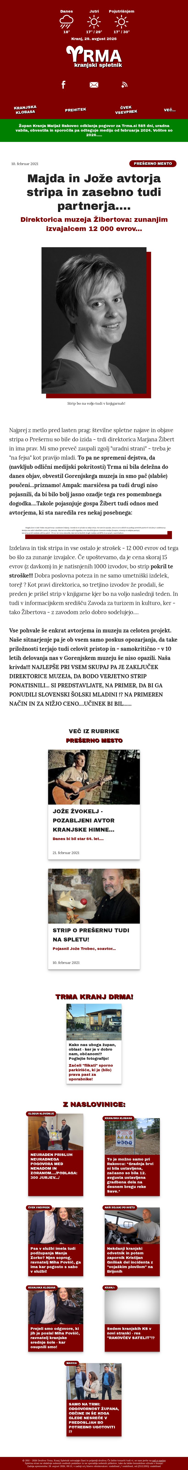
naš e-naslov (159, 1460)
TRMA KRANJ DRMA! (94, 996)
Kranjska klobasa (25, 110)
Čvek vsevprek (126, 110)
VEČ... (170, 110)
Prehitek (75, 109)
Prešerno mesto (153, 163)
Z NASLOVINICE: (94, 1104)
